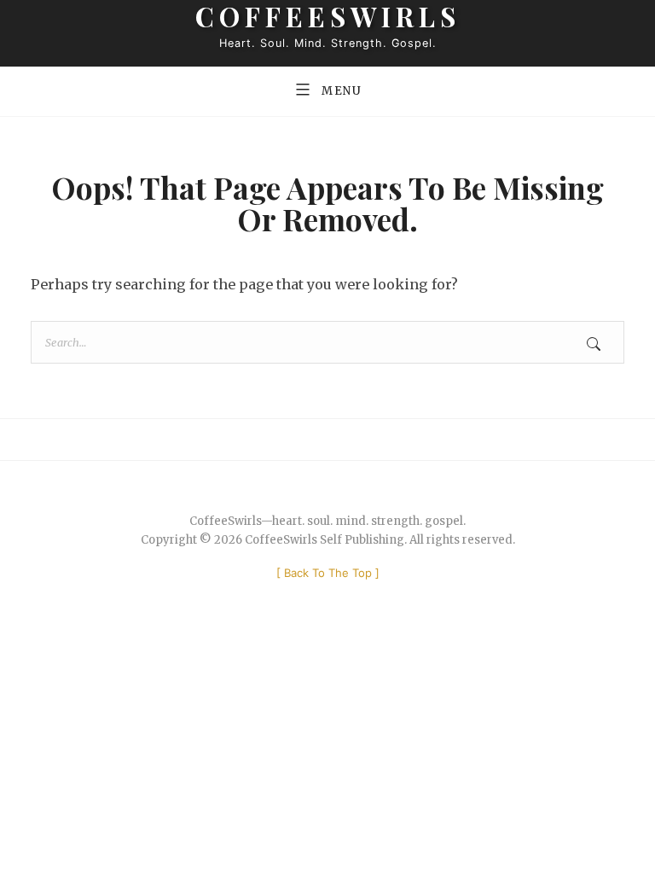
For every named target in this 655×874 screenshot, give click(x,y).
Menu (342, 91)
